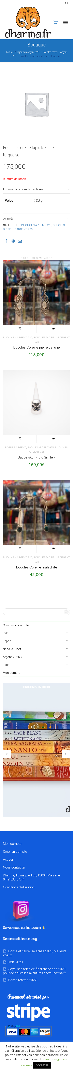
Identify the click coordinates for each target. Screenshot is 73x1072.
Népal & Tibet (12, 649)
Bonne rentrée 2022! (22, 980)
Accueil (10, 52)
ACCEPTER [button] (42, 1065)
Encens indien (36, 750)
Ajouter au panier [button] (19, 329)
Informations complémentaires (23, 189)
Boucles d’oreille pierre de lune (36, 347)
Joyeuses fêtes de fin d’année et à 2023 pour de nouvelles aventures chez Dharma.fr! (34, 971)
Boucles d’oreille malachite (36, 567)
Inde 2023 (15, 962)
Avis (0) (8, 218)
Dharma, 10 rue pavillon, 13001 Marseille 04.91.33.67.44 (31, 877)
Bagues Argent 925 (41, 447)
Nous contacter (14, 867)
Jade (6, 665)
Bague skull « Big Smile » (36, 457)
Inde (6, 633)
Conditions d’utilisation (18, 887)
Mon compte (11, 673)
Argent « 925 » (12, 657)
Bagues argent (15, 447)
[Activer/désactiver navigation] (65, 22)
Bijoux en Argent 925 (28, 52)
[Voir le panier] (55, 22)
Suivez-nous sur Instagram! (22, 928)
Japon (7, 641)
